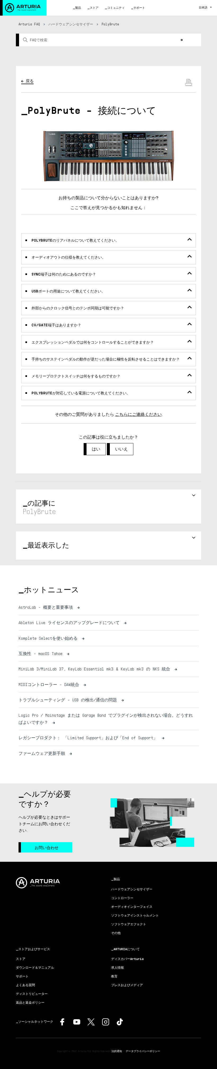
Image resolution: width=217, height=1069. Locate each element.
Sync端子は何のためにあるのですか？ (63, 274)
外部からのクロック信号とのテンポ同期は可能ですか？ (77, 308)
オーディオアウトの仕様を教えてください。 (68, 257)
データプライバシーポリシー (143, 1051)
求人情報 (117, 967)
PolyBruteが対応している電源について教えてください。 (80, 393)
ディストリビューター (32, 994)
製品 (78, 7)
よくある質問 (25, 985)
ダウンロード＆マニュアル (35, 967)
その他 (116, 933)
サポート (139, 7)
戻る (30, 80)
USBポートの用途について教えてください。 (68, 291)
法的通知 (116, 1051)
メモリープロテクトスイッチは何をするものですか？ (75, 376)
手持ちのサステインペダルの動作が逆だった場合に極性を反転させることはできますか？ (105, 359)
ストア (94, 7)
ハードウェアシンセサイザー (70, 24)
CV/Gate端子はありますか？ (56, 325)
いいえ (121, 449)
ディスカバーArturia (127, 959)
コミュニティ (116, 7)
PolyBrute (110, 24)
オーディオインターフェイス (131, 907)
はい (96, 449)
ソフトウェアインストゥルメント (135, 915)
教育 (114, 976)
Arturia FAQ (29, 24)
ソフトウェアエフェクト (128, 924)
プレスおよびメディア (127, 985)
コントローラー (122, 898)
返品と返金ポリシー (30, 1002)
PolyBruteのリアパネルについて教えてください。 (75, 240)
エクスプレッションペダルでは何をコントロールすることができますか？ (92, 342)
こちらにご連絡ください (138, 414)
